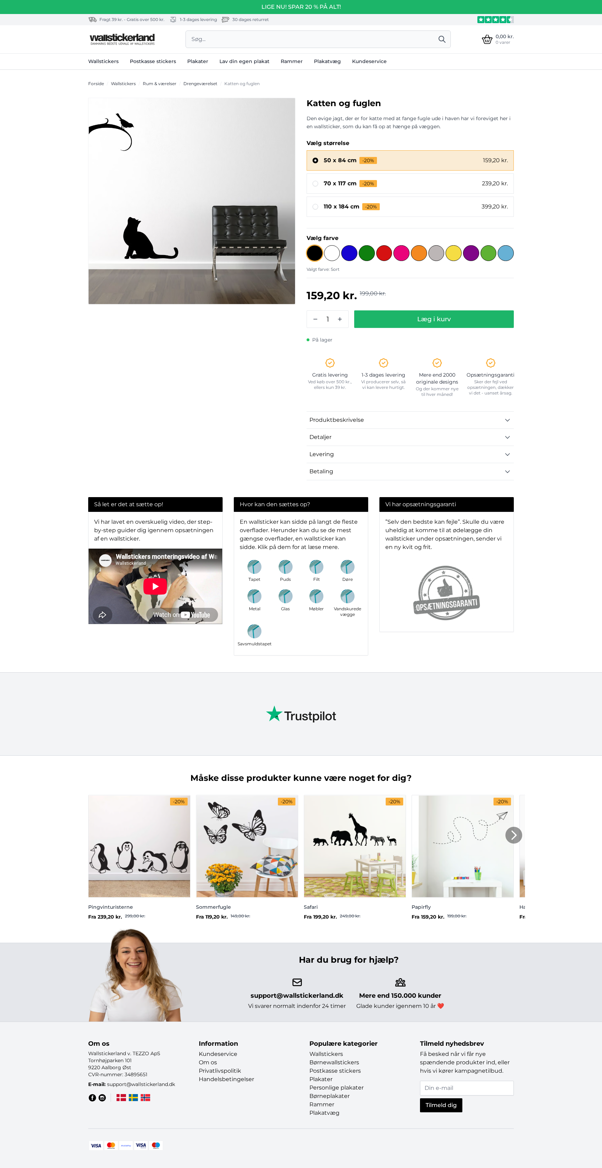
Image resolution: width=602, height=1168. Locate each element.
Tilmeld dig (441, 1105)
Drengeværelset (200, 83)
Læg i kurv (434, 319)
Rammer (292, 61)
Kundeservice (369, 61)
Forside (96, 83)
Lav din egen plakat (244, 61)
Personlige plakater (336, 1087)
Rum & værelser (159, 83)
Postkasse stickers (153, 61)
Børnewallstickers (334, 1062)
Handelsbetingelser (226, 1079)
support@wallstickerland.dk (297, 995)
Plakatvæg (327, 61)
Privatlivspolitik (220, 1070)
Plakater (197, 61)
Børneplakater (329, 1096)
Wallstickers (103, 61)
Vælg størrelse (328, 143)
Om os (208, 1062)
